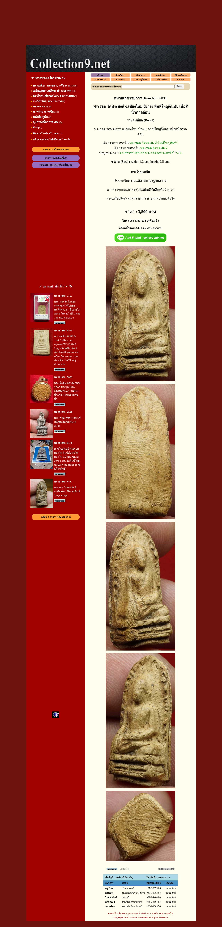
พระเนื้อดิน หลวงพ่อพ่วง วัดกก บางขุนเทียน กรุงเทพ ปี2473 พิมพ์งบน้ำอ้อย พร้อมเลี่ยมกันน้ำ (67, 391)
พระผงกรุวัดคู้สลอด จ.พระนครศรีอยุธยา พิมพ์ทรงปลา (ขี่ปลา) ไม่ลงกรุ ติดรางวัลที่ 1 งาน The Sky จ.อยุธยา (67, 309)
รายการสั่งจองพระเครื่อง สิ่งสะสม (55, 165)
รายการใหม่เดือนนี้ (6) (56, 158)
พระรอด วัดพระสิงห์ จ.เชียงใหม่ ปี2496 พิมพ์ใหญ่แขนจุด (67, 491)
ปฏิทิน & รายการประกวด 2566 (56, 517)
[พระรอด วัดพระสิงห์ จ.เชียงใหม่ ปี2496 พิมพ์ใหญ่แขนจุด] (41, 507)
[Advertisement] (111, 22)
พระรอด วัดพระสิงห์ (154, 148)
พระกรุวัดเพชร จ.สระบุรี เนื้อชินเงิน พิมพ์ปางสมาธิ (67, 421)
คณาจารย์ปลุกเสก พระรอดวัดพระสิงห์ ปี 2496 (150, 153)
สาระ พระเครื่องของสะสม (56, 149)
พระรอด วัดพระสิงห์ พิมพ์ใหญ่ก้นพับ (154, 143)
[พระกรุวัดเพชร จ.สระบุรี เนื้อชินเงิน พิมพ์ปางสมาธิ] (41, 437)
